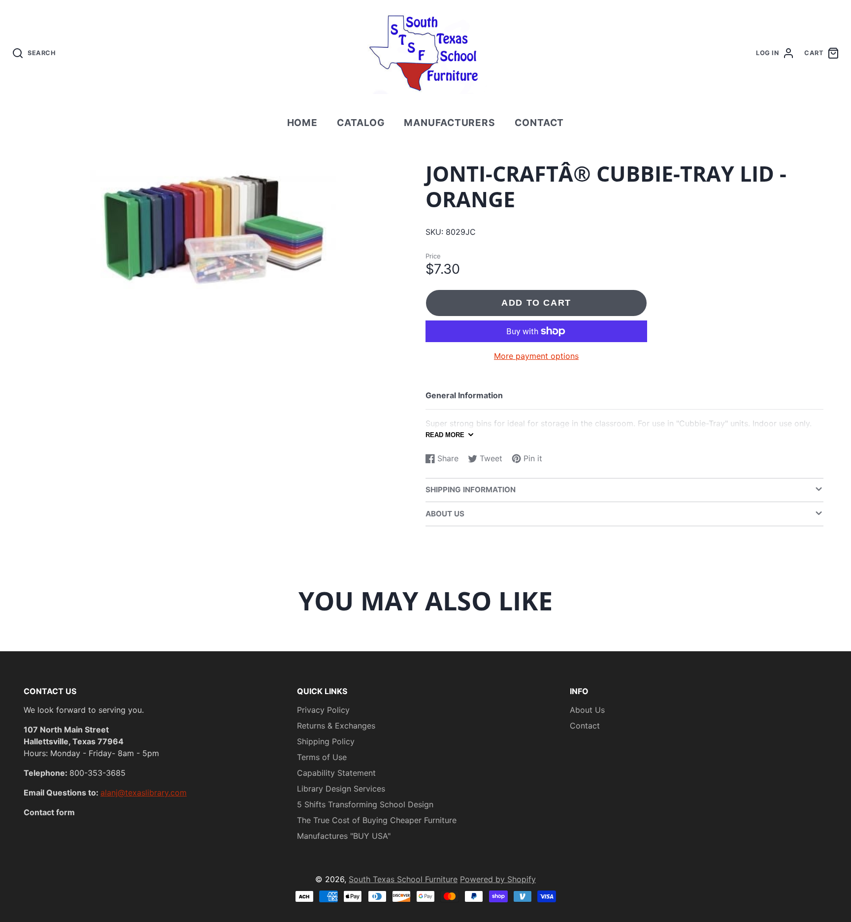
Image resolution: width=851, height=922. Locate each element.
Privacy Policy (323, 710)
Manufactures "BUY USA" (344, 836)
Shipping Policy (326, 741)
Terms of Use (322, 757)
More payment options (536, 356)
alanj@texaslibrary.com (143, 792)
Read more (445, 435)
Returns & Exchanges (336, 726)
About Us (587, 710)
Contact (539, 122)
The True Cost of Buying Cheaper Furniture (377, 820)
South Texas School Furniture (403, 879)
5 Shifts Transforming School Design (365, 804)
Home (302, 122)
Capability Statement (336, 773)
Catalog (361, 122)
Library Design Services (341, 789)
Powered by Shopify (498, 879)
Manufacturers (449, 122)
